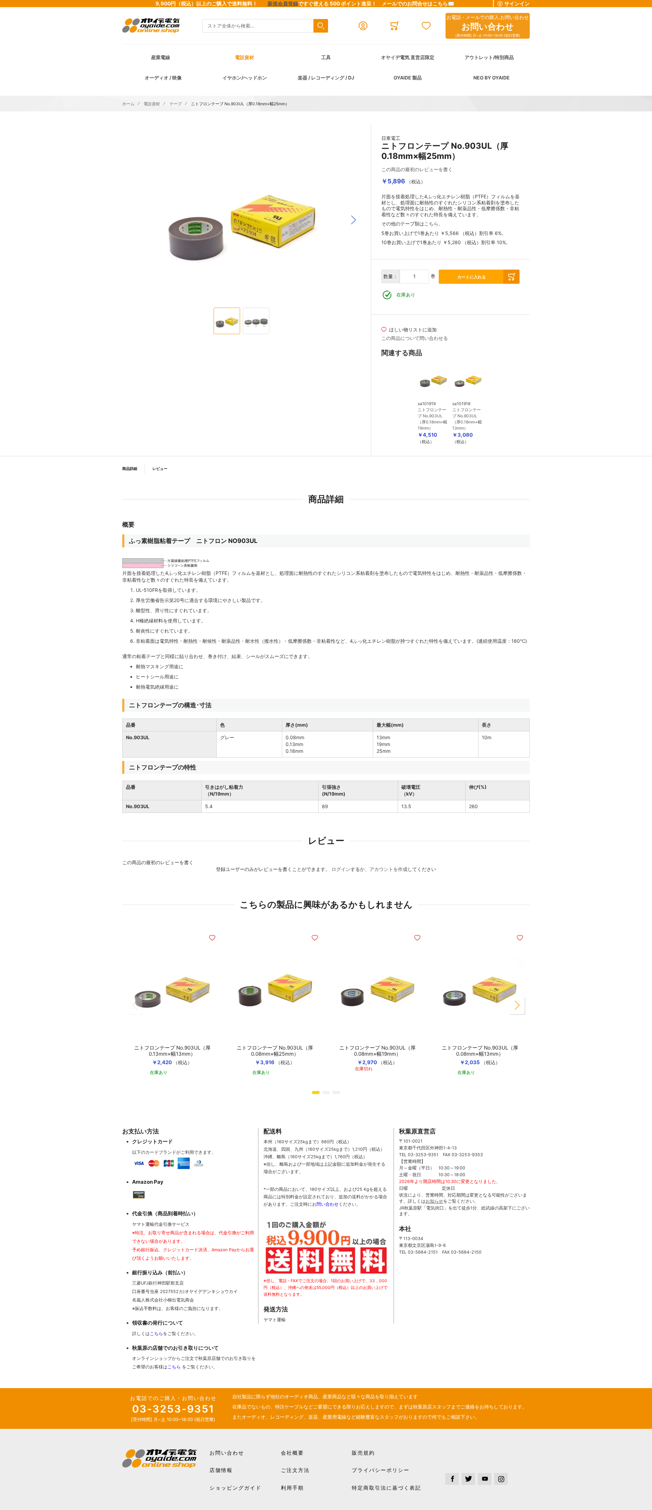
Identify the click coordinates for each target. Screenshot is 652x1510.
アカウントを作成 (388, 869)
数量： (390, 276)
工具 (326, 57)
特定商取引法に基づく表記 (386, 1488)
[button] (353, 220)
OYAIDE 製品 (408, 77)
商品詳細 (129, 468)
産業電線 (160, 57)
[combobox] (265, 26)
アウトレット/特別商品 (489, 57)
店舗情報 (221, 1470)
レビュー (159, 468)
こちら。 (433, 223)
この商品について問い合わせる (414, 338)
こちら (156, 1333)
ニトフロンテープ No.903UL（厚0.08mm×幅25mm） (275, 1051)
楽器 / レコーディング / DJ (326, 77)
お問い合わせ (227, 1453)
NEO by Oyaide (491, 77)
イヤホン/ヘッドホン (244, 77)
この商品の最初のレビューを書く (417, 169)
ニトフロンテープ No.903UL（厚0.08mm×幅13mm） (480, 1051)
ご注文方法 (295, 1470)
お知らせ (434, 1201)
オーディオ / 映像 (163, 77)
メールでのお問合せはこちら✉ (418, 3)
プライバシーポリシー (381, 1470)
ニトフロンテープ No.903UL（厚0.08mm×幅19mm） (377, 1051)
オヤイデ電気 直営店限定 (407, 57)
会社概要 (292, 1453)
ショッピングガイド (235, 1488)
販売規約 (363, 1453)
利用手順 (292, 1488)
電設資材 (244, 57)
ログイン (340, 869)
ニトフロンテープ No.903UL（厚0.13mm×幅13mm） (172, 1051)
